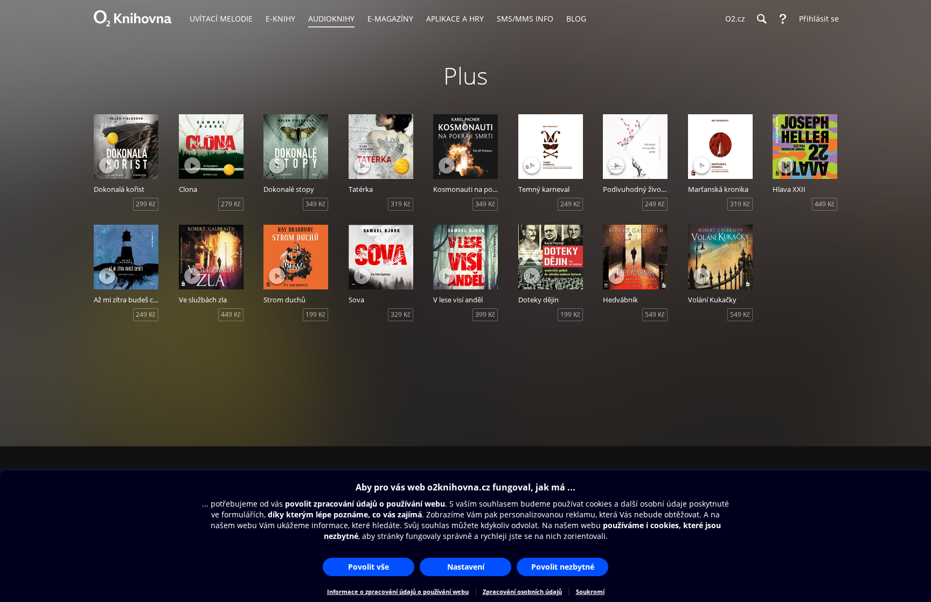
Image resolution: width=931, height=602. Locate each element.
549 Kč (655, 314)
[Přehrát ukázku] (107, 165)
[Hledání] (761, 19)
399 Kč (485, 314)
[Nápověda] (783, 19)
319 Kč (401, 204)
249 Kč (570, 204)
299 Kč (146, 204)
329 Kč (401, 314)
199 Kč (315, 314)
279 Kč (231, 204)
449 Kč (825, 204)
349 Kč (315, 204)
